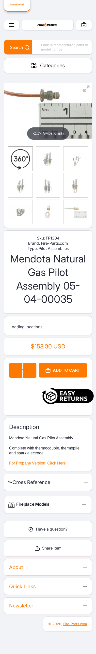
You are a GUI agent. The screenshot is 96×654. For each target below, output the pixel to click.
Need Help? (17, 4)
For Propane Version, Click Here (37, 463)
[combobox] (48, 47)
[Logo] (47, 25)
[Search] (24, 47)
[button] (84, 25)
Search (16, 47)
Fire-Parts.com (75, 624)
